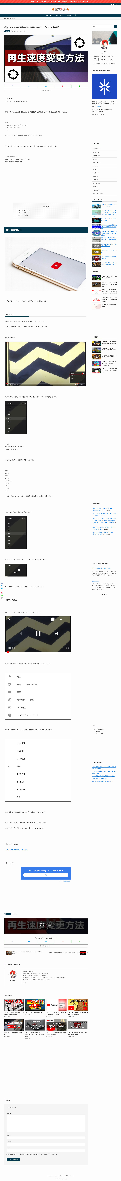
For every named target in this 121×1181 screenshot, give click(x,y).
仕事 (96, 176)
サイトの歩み (61, 1176)
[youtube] (114, 4)
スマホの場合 (24, 215)
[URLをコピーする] (2, 598)
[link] (25, 983)
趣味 (96, 180)
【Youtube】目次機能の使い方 (100, 778)
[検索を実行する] (115, 26)
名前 (8, 1135)
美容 (96, 186)
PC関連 (96, 159)
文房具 (96, 152)
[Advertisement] (45, 185)
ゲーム (97, 183)
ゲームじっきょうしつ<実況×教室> (101, 568)
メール (9, 1141)
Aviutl (96, 169)
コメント (10, 1113)
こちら (98, 107)
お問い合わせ (69, 1176)
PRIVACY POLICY (52, 1176)
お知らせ (97, 149)
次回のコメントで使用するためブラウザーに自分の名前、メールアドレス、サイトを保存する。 (33, 1154)
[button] (12, 86)
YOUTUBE (8, 31)
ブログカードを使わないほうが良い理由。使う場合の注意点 (108, 239)
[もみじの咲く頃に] (60, 9)
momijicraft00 (67, 881)
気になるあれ (98, 193)
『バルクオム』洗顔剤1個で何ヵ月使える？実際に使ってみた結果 (109, 226)
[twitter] (112, 4)
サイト (8, 1148)
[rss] (116, 4)
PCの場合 (23, 212)
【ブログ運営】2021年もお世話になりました (103, 776)
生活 (96, 173)
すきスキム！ (95, 581)
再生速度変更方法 (24, 210)
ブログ (97, 156)
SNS (96, 166)
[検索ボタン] (76, 15)
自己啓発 (97, 190)
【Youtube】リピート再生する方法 (16, 849)
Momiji (12, 980)
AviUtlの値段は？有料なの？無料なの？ (102, 781)
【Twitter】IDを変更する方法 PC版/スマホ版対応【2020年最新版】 (109, 233)
